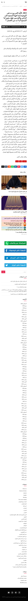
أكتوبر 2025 (24, 318)
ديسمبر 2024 (24, 336)
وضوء (17, 161)
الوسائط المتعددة (23, 527)
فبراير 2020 (24, 444)
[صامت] (7, 26)
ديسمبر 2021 (24, 403)
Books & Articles (23, 490)
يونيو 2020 (24, 436)
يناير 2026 (25, 314)
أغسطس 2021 (24, 412)
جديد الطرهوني (24, 532)
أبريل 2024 (24, 351)
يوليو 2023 (24, 366)
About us (25, 488)
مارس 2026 (24, 310)
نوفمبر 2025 (24, 316)
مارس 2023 (24, 373)
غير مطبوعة (24, 549)
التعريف (25, 510)
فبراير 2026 (24, 312)
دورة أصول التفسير (23, 534)
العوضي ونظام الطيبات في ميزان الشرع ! (18, 294)
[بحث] (2, 2)
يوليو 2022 (24, 388)
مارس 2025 (24, 329)
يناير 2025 (25, 334)
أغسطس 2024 (24, 342)
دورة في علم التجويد (23, 545)
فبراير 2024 (24, 353)
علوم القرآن (24, 547)
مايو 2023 (25, 371)
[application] (14, 26)
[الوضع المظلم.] (4, 2)
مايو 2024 (25, 349)
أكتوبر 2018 (24, 477)
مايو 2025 (25, 327)
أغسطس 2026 (24, 303)
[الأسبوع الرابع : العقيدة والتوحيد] (14, 203)
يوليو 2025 (24, 323)
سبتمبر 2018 (24, 479)
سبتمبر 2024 (24, 340)
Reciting (25, 497)
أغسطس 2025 (24, 321)
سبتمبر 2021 (24, 410)
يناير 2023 (25, 377)
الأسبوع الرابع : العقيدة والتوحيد (20, 211)
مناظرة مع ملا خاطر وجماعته (21, 564)
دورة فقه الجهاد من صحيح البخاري (20, 543)
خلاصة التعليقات (23, 580)
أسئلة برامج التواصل (23, 501)
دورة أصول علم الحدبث (22, 536)
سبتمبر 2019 (24, 455)
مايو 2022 (25, 392)
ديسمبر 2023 (24, 357)
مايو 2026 (25, 308)
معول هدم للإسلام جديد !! (21, 232)
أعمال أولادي (24, 503)
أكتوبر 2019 (24, 453)
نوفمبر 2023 (24, 360)
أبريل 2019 (24, 464)
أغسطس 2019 (24, 457)
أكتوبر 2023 (24, 362)
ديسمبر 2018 (24, 473)
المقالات (25, 525)
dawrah (25, 493)
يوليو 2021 (24, 414)
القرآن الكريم (24, 519)
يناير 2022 (25, 401)
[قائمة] (26, 2)
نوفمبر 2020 (24, 425)
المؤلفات (25, 523)
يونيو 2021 (24, 416)
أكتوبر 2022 (24, 381)
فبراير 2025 (24, 331)
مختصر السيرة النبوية (22, 558)
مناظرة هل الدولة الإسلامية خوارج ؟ (20, 566)
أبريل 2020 (24, 440)
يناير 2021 (25, 420)
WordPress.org (23, 582)
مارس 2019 (24, 466)
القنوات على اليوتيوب (22, 521)
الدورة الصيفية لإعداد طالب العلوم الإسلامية (18, 514)
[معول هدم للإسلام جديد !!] (14, 223)
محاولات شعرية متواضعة (22, 556)
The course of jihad (22, 499)
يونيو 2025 (24, 325)
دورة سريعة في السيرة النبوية (21, 538)
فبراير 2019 (24, 468)
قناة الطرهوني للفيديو (22, 553)
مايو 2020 (25, 438)
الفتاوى (25, 9)
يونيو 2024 (24, 347)
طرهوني (24, 161)
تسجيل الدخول (24, 576)
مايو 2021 (25, 418)
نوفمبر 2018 (24, 475)
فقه (20, 161)
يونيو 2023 (24, 368)
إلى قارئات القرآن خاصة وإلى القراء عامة (18, 191)
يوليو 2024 (24, 344)
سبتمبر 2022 (24, 384)
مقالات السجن (24, 562)
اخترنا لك (25, 506)
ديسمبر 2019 (24, 449)
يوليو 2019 (24, 460)
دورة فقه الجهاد (24, 540)
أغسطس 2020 (24, 431)
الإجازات (25, 508)
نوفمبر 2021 (24, 405)
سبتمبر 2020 (24, 429)
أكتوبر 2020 (24, 427)
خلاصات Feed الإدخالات (22, 578)
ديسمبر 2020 (24, 423)
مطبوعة (25, 560)
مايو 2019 (25, 462)
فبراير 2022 (24, 399)
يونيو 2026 (24, 305)
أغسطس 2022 (24, 386)
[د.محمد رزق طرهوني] (14, 2)
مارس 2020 (24, 442)
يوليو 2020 (24, 433)
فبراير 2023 (24, 375)
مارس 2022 (24, 397)
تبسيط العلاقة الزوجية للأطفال (21, 529)
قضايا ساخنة (24, 551)
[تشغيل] (25, 26)
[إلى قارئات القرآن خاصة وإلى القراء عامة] (14, 182)
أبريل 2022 (24, 394)
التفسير (25, 512)
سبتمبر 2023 (24, 364)
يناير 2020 (25, 447)
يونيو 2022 (24, 390)
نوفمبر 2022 (24, 379)
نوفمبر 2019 (24, 451)
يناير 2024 (25, 355)
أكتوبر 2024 (24, 338)
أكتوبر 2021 (24, 407)
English (25, 495)
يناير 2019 (25, 470)
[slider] (4, 26)
